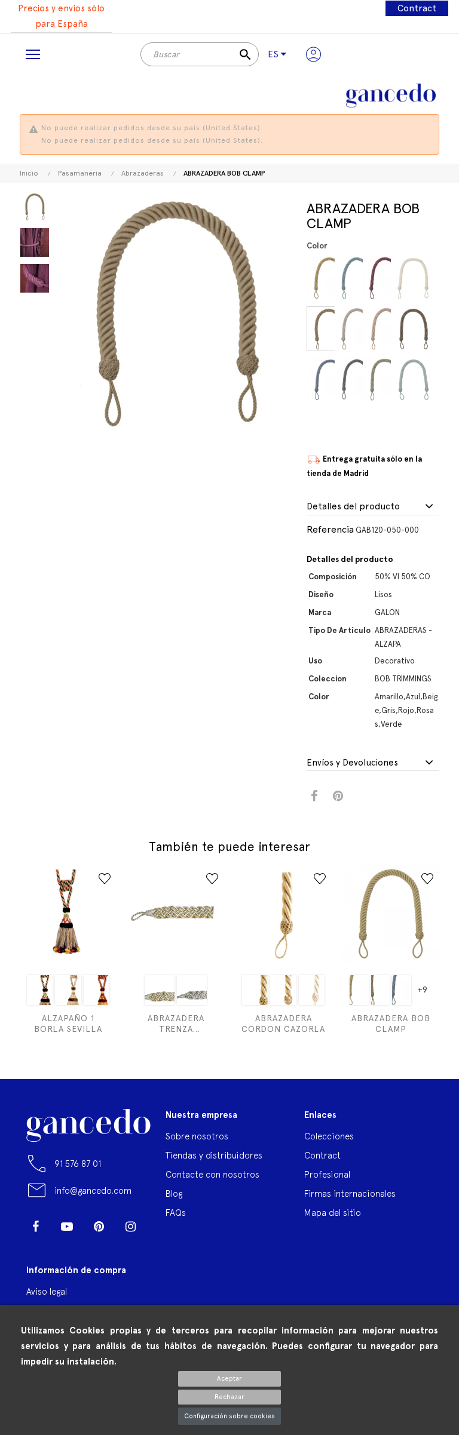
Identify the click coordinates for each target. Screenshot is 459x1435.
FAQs (176, 1212)
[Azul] (331, 379)
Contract (416, 8)
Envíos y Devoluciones (352, 763)
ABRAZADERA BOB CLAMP (390, 1023)
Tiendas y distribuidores (214, 1155)
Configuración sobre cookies (229, 1416)
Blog (174, 1193)
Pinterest (338, 796)
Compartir (314, 796)
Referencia (330, 529)
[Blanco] (68, 990)
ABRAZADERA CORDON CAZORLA (283, 1023)
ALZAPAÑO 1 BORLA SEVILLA (68, 1023)
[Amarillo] (331, 278)
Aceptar (229, 1378)
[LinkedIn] (35, 1244)
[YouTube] (67, 1227)
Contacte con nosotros (212, 1174)
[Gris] (359, 379)
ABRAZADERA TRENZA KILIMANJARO (176, 1023)
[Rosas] (387, 328)
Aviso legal (46, 1291)
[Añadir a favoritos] (105, 878)
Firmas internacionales (350, 1193)
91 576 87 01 (77, 1164)
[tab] (373, 507)
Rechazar (229, 1397)
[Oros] (160, 990)
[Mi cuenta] (313, 54)
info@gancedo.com (92, 1190)
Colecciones (329, 1136)
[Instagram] (130, 1227)
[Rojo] (387, 278)
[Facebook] (35, 1227)
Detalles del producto (353, 507)
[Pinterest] (99, 1227)
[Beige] (359, 328)
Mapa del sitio (332, 1212)
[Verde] (387, 379)
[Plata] (192, 990)
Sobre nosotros (197, 1136)
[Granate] (96, 990)
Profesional (327, 1174)
